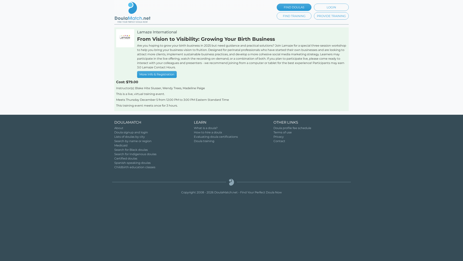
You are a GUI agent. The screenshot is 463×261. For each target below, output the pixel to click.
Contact (279, 141)
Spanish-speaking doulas (132, 163)
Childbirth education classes (134, 167)
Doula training (204, 141)
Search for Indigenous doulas (135, 154)
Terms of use (282, 132)
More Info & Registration (156, 74)
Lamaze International (157, 32)
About (118, 128)
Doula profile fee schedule (292, 128)
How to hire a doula (208, 132)
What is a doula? (206, 128)
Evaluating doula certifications (216, 136)
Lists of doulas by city (129, 136)
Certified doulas (125, 158)
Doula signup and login (131, 132)
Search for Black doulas (131, 150)
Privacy (278, 136)
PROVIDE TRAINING (331, 16)
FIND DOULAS (294, 7)
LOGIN (331, 7)
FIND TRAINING (294, 16)
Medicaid (121, 145)
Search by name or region (133, 141)
